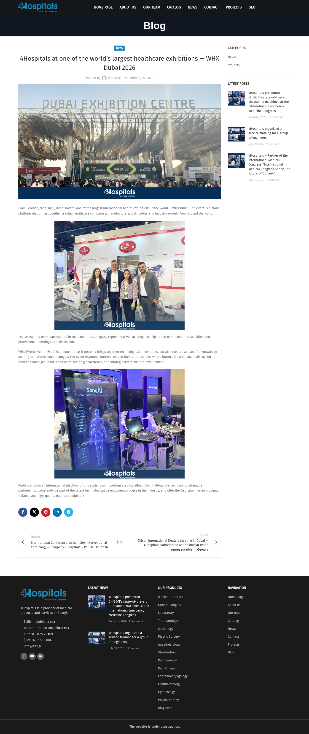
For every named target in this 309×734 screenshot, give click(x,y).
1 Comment (276, 117)
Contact (233, 637)
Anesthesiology (169, 645)
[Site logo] (38, 7)
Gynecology (166, 692)
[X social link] (34, 512)
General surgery (169, 605)
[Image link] (43, 594)
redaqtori (114, 78)
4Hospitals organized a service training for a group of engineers (268, 133)
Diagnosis (165, 708)
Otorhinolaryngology (173, 676)
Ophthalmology (169, 684)
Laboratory (166, 613)
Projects (234, 65)
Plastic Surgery (169, 637)
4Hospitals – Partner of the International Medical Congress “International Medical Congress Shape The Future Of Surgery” (269, 164)
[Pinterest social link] (45, 512)
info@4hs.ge (33, 646)
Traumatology (168, 621)
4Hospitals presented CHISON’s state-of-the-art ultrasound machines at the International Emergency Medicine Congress (268, 102)
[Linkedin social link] (57, 512)
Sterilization (167, 652)
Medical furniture (170, 597)
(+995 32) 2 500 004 (37, 640)
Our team (235, 613)
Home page (236, 597)
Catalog (233, 621)
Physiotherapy (168, 700)
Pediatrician (167, 668)
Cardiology (165, 629)
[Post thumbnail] (236, 105)
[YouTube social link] (32, 656)
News (119, 47)
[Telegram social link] (68, 512)
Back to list (119, 541)
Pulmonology (167, 660)
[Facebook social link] (22, 512)
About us (234, 605)
